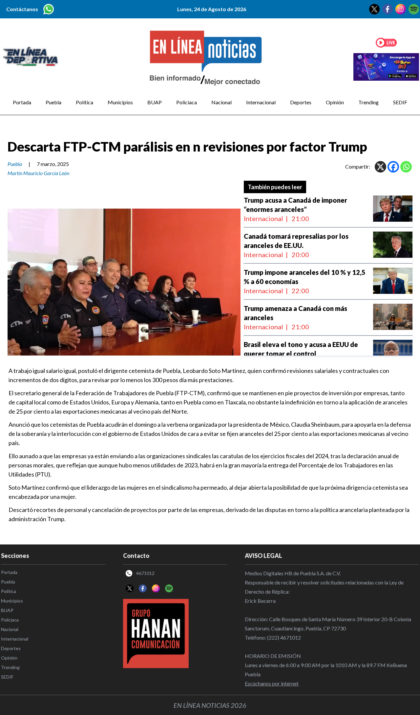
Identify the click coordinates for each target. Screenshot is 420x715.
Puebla (53, 102)
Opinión (335, 102)
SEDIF (400, 102)
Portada (22, 102)
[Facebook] (393, 167)
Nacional (221, 102)
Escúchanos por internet (272, 683)
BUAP (154, 102)
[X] (380, 167)
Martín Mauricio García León (38, 173)
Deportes (300, 102)
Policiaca (186, 102)
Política (84, 102)
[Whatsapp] (406, 167)
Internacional (261, 102)
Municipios (120, 102)
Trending (368, 102)
